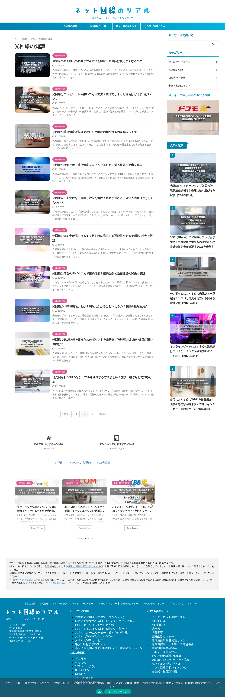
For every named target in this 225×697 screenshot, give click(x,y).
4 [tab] (89, 538)
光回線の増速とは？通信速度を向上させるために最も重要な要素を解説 (97, 165)
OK (99, 691)
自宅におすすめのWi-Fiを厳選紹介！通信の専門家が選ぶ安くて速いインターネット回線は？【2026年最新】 (192, 404)
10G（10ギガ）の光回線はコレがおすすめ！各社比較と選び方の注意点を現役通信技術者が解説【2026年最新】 (192, 241)
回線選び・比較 (98, 26)
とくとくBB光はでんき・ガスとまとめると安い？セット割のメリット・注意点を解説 (84, 510)
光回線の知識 (70, 26)
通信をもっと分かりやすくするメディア (25, 619)
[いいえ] (220, 687)
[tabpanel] (37, 507)
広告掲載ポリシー (129, 603)
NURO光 (80, 674)
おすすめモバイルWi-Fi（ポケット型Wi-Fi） (103, 628)
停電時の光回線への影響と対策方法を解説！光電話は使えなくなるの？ (97, 61)
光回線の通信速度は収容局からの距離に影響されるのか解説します (94, 132)
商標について (177, 603)
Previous (18, 505)
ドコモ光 (80, 658)
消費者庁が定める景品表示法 (25, 579)
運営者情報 (30, 603)
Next (151, 505)
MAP (38, 634)
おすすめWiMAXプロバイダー (94, 636)
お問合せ (44, 603)
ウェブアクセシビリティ (154, 603)
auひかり (81, 662)
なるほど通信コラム (154, 26)
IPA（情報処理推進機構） (168, 656)
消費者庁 (157, 632)
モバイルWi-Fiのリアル (166, 663)
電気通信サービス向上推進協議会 (173, 644)
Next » (103, 413)
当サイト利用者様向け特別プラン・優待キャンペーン (109, 648)
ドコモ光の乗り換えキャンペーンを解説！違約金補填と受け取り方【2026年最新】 (132, 510)
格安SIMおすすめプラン (90, 644)
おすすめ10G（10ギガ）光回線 (94, 625)
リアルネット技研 (17, 625)
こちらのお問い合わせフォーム (62, 583)
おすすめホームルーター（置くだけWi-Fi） (102, 632)
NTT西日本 (159, 625)
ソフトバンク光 (85, 666)
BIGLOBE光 (82, 670)
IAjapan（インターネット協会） (172, 659)
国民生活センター (163, 636)
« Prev (66, 413)
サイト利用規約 (60, 603)
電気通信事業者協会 (164, 648)
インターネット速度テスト (168, 617)
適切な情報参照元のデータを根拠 (85, 566)
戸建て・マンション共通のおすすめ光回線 (84, 462)
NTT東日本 (159, 621)
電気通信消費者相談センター (170, 640)
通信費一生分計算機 (164, 671)
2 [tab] (81, 538)
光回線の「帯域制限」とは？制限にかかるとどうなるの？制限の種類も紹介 (100, 306)
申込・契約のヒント (126, 26)
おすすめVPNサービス (89, 640)
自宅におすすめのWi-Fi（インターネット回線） (105, 621)
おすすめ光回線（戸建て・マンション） (100, 617)
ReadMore (37, 528)
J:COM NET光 (84, 678)
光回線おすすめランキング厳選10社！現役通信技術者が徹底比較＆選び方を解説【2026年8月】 (192, 190)
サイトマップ (194, 603)
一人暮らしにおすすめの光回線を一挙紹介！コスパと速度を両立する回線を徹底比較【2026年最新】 (192, 298)
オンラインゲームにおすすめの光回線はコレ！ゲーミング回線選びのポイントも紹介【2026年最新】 (192, 351)
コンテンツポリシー (107, 603)
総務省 (48, 566)
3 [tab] (85, 538)
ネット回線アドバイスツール (170, 667)
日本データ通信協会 (164, 652)
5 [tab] (92, 538)
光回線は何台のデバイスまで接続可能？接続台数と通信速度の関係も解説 (98, 273)
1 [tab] (78, 538)
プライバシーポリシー (82, 603)
